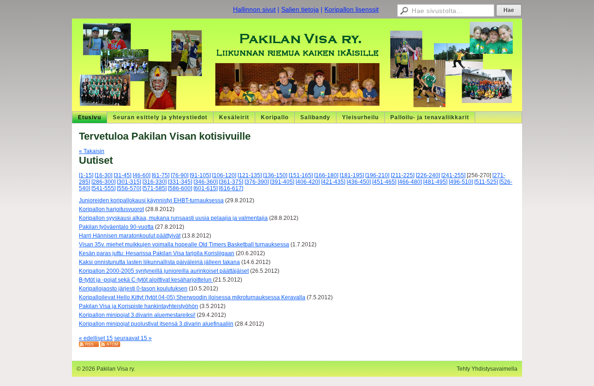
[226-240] (428, 175)
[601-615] (206, 188)
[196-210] (377, 175)
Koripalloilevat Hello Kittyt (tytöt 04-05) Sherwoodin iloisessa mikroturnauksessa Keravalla (192, 297)
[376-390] (257, 182)
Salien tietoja (300, 9)
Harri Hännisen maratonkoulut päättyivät (130, 235)
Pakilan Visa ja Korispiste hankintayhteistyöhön (138, 306)
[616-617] (231, 188)
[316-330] (154, 182)
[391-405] (282, 182)
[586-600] (180, 188)
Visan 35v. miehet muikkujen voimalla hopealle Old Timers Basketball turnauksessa (184, 244)
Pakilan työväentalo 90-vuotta (116, 227)
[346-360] (206, 182)
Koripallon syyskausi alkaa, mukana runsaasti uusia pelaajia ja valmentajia (173, 218)
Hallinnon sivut (254, 9)
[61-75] (160, 175)
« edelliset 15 (96, 338)
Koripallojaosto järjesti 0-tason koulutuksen (133, 288)
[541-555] (103, 188)
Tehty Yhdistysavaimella (487, 369)
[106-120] (224, 175)
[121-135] (250, 175)
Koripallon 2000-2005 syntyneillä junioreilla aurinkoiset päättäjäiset (164, 271)
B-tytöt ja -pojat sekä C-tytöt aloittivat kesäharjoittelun (146, 280)
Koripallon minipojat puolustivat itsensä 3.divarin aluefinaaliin (156, 324)
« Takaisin (91, 151)
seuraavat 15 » (133, 338)
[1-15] (86, 175)
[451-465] (384, 182)
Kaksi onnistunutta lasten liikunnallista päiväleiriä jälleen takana (159, 262)
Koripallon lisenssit (351, 9)
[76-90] (179, 175)
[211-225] (402, 175)
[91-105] (200, 175)
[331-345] (180, 182)
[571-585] (154, 188)
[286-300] (103, 182)
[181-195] (352, 175)
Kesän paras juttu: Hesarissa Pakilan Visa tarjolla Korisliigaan (156, 253)
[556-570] (129, 188)
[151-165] (301, 175)
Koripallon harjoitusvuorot (111, 209)
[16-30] (103, 175)
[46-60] (141, 175)
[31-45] (122, 175)
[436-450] (359, 182)
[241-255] (453, 175)
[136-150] (275, 175)
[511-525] (486, 182)
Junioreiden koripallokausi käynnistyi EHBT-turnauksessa (151, 200)
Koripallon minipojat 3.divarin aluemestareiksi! (137, 315)
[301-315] (129, 182)
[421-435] (333, 182)
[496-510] (461, 182)
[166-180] (326, 175)
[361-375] (231, 182)
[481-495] (435, 182)
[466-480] (410, 182)
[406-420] (308, 182)
